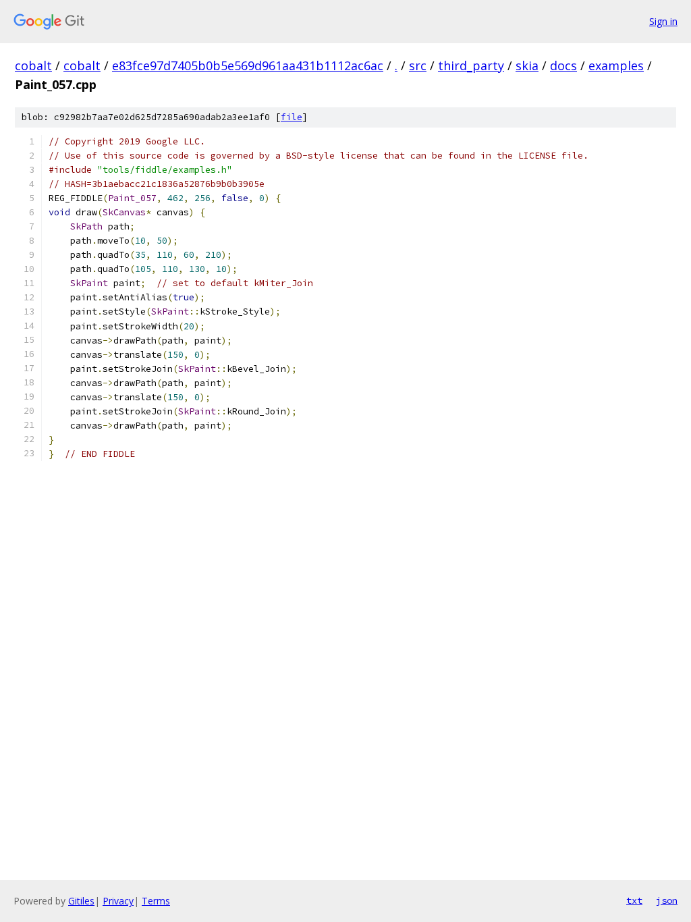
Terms (156, 900)
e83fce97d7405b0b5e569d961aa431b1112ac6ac (247, 65)
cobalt (33, 65)
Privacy (118, 900)
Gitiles (81, 900)
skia (527, 65)
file (291, 117)
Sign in (663, 21)
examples (616, 65)
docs (563, 65)
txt (634, 900)
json (667, 900)
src (417, 65)
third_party (471, 65)
